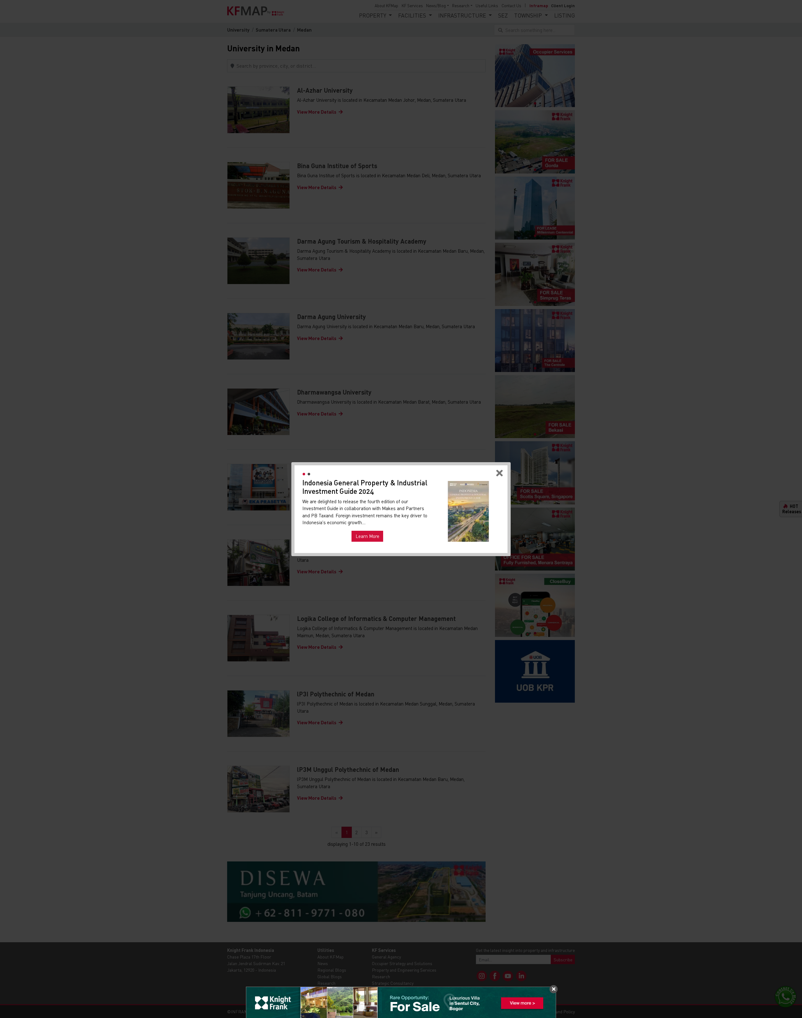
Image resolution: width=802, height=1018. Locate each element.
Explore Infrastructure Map (468, 534)
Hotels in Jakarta (323, 527)
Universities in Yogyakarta (370, 527)
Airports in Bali (415, 527)
